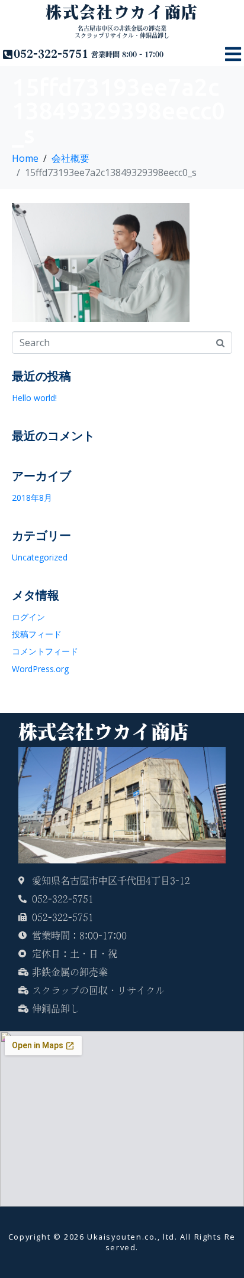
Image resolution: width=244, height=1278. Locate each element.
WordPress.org (40, 668)
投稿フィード (37, 634)
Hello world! (34, 397)
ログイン (28, 616)
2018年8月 (32, 497)
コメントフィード (45, 651)
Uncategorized (40, 557)
